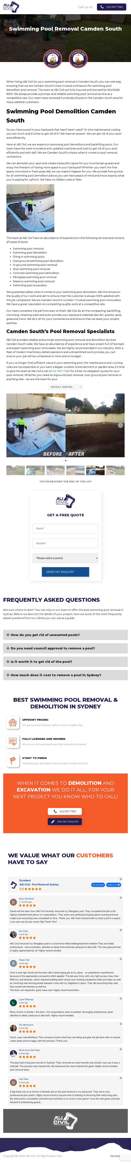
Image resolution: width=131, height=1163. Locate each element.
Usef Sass (24, 1079)
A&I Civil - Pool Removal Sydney (39, 884)
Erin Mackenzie (26, 1024)
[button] (10, 425)
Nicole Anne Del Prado (29, 1050)
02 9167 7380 (61, 371)
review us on (112, 884)
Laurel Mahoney (26, 999)
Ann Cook (23, 931)
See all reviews (98, 884)
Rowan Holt (24, 960)
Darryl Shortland (26, 898)
